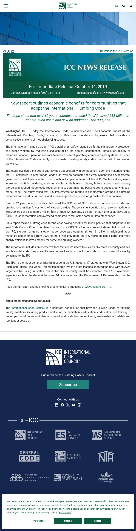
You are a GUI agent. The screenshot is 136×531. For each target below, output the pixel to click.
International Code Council (28, 308)
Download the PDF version (116, 51)
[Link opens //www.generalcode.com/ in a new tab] (29, 456)
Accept (97, 521)
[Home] (67, 6)
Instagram (79, 405)
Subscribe (68, 384)
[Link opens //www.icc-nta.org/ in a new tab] (106, 456)
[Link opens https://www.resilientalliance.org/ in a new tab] (29, 477)
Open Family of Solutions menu (116, 6)
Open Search (123, 6)
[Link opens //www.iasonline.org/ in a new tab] (106, 435)
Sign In (130, 6)
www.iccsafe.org (113, 92)
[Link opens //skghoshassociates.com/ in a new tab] (68, 456)
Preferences (39, 521)
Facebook (62, 405)
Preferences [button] (65, 512)
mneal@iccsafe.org (89, 92)
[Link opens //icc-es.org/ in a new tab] (67, 435)
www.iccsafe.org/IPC (98, 286)
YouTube (74, 405)
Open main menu (6, 6)
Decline (68, 521)
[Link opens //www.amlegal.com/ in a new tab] (106, 477)
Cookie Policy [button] (109, 509)
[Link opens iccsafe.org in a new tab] (29, 435)
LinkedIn (57, 405)
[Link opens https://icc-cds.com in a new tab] (68, 477)
